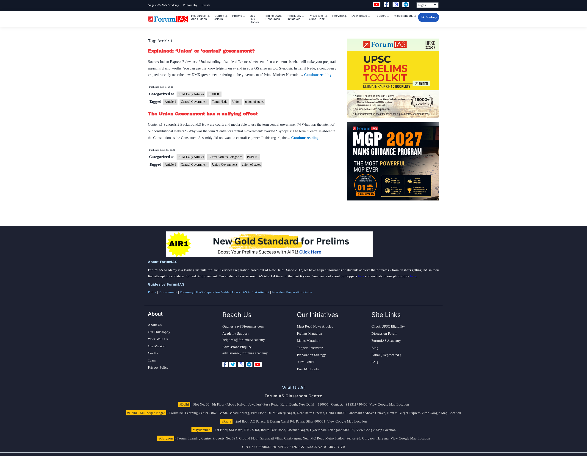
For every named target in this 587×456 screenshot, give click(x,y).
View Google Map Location (389, 404)
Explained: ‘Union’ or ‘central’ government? (201, 50)
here (361, 276)
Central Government (194, 101)
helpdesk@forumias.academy (243, 340)
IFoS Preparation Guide (213, 292)
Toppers (380, 15)
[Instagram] (241, 364)
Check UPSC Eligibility (388, 326)
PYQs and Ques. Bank (317, 17)
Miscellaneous (403, 15)
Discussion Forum (384, 333)
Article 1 (170, 101)
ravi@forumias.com (249, 326)
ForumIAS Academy (386, 340)
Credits (153, 353)
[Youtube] (258, 364)
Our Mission (157, 346)
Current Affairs (219, 17)
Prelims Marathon (309, 333)
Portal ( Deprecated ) (386, 355)
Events (206, 5)
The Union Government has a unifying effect (203, 113)
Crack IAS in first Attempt (250, 292)
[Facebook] (225, 364)
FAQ (374, 362)
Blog (374, 348)
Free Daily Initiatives (294, 17)
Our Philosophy (159, 332)
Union (236, 101)
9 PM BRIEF (306, 362)
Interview (338, 15)
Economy (187, 292)
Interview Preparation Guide (292, 292)
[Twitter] (232, 364)
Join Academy (428, 17)
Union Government (224, 164)
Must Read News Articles (315, 326)
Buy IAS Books (254, 19)
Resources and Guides (199, 17)
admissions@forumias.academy (245, 353)
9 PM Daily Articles (191, 94)
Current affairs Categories (225, 157)
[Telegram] (249, 364)
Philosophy (190, 5)
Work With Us (158, 339)
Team (152, 360)
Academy (173, 5)
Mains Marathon (308, 340)
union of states (254, 101)
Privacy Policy (158, 367)
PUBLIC (214, 94)
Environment (168, 292)
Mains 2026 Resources (274, 17)
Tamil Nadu (219, 101)
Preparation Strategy (311, 355)
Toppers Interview (310, 348)
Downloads (359, 15)
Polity (152, 292)
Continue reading (317, 75)
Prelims (237, 15)
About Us (155, 325)
